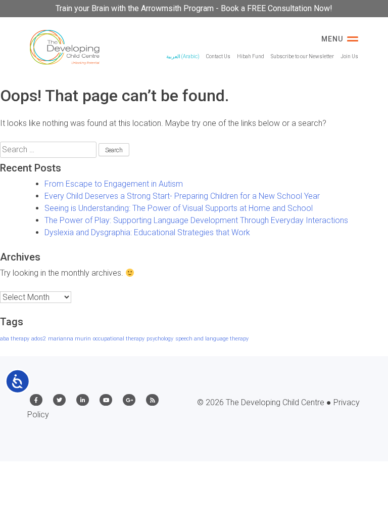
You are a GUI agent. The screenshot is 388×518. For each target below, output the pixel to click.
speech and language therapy (212, 338)
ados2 (38, 338)
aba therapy (14, 338)
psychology (160, 338)
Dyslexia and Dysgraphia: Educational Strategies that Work (147, 232)
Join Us (349, 56)
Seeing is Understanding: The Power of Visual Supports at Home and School (178, 208)
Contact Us (218, 56)
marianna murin (69, 338)
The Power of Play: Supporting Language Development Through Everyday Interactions (196, 220)
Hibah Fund (250, 56)
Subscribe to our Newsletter (302, 56)
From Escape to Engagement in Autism (113, 184)
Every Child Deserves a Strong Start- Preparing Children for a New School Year (182, 196)
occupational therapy (118, 338)
